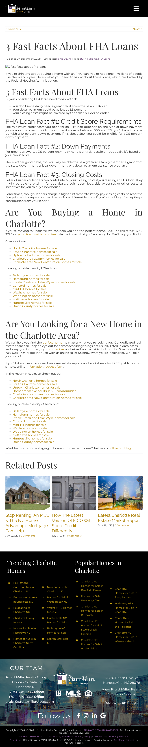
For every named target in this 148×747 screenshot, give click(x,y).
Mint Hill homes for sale (29, 289)
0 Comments (28, 535)
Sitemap (23, 736)
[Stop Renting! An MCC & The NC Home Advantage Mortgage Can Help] (27, 477)
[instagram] (86, 715)
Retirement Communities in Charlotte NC (23, 587)
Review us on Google (122, 703)
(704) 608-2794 (20, 692)
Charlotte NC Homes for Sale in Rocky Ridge (92, 644)
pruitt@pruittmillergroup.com (29, 702)
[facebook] (78, 715)
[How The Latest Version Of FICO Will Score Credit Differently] (74, 477)
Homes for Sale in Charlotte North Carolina (24, 643)
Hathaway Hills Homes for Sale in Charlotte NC (126, 608)
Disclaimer (15, 740)
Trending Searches (119, 736)
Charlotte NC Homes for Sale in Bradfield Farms (92, 586)
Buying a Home (88, 58)
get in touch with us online (36, 234)
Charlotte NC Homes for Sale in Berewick (92, 611)
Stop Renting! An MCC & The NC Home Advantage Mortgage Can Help (27, 523)
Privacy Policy (82, 736)
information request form (45, 366)
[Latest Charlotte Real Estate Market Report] (120, 477)
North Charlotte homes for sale (35, 248)
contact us (56, 349)
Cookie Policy (99, 736)
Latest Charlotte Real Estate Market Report (119, 518)
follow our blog (120, 448)
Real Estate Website (124, 740)
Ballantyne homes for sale (31, 275)
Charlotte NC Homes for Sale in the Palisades (126, 622)
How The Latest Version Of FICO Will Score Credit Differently (72, 523)
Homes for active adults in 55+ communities (44, 391)
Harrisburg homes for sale (31, 279)
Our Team (26, 668)
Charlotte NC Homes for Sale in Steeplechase (126, 593)
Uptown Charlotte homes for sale (36, 255)
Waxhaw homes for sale (30, 292)
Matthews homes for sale (31, 299)
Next (136, 29)
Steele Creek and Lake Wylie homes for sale (44, 282)
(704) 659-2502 (21, 697)
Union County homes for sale (33, 306)
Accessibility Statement (60, 736)
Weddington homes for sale (33, 296)
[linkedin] (94, 715)
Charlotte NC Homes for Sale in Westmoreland (126, 637)
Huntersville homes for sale (32, 302)
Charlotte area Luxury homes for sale (39, 258)
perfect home (52, 342)
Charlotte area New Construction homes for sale (47, 262)
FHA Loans (104, 58)
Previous (14, 29)
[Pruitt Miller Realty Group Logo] (20, 5)
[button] (8, 506)
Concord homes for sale (30, 285)
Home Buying (63, 58)
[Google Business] (103, 715)
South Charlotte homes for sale (35, 252)
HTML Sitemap (38, 736)
